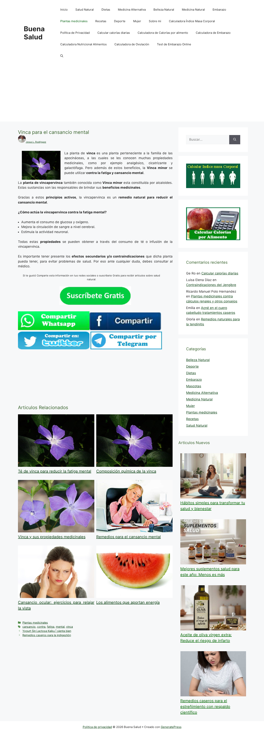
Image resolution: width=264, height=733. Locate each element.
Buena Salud (34, 33)
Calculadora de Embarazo (213, 33)
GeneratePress (171, 727)
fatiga (50, 626)
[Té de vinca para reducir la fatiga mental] (56, 466)
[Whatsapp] (53, 329)
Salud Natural (84, 9)
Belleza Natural (163, 9)
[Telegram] (126, 348)
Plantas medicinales (74, 21)
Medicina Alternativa (132, 9)
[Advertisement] (132, 95)
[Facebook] (125, 329)
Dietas (105, 9)
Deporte (119, 21)
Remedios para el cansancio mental (128, 537)
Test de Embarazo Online (174, 44)
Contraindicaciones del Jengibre (211, 285)
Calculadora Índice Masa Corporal (192, 21)
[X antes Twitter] (53, 348)
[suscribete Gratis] (95, 304)
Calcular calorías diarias (113, 33)
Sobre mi (155, 21)
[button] (61, 56)
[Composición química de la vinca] (134, 466)
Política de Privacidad (75, 33)
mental (60, 626)
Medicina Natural (193, 9)
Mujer (137, 21)
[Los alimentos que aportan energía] (134, 597)
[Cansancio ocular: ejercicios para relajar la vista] (56, 597)
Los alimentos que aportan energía (128, 602)
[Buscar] (234, 139)
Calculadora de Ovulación (131, 44)
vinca (69, 626)
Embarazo (219, 9)
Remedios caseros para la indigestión (46, 635)
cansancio (29, 626)
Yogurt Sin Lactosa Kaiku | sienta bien (46, 631)
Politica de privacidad (97, 727)
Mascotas (193, 386)
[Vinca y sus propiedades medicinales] (56, 531)
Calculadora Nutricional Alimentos (83, 44)
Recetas (100, 21)
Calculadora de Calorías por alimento (163, 33)
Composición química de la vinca (126, 471)
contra (41, 626)
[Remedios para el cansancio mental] (134, 531)
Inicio (64, 9)
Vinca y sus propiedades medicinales (51, 537)
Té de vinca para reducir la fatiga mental (54, 471)
